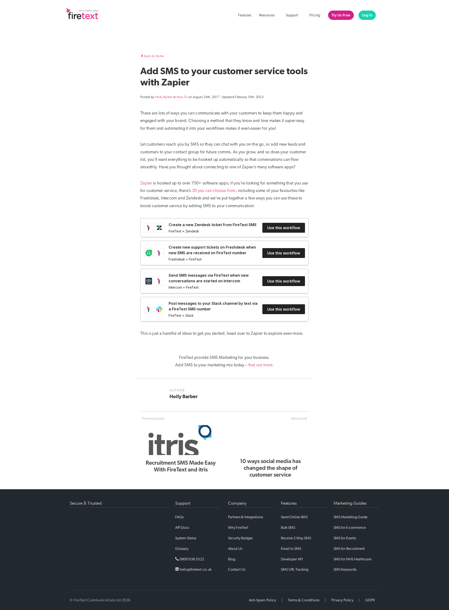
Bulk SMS (288, 527)
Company (237, 503)
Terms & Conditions (303, 600)
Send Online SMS (294, 517)
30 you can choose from (214, 191)
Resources (267, 15)
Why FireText (238, 527)
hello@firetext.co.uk (195, 569)
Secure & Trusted (86, 503)
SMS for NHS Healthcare (352, 559)
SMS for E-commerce (349, 527)
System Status (185, 538)
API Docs (182, 527)
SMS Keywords (344, 569)
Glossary (181, 549)
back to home (153, 56)
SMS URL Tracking (294, 569)
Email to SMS (291, 549)
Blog (231, 559)
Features (244, 15)
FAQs (179, 517)
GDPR (370, 600)
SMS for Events (344, 538)
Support (292, 15)
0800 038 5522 (191, 559)
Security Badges (240, 538)
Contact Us (236, 569)
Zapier (146, 183)
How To (182, 97)
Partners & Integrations (245, 517)
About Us (235, 549)
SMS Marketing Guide (350, 517)
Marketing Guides (350, 503)
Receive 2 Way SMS (296, 538)
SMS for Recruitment (349, 549)
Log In (367, 15)
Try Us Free (341, 15)
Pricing (314, 15)
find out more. (261, 365)
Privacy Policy (342, 600)
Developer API (292, 559)
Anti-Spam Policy (262, 600)
